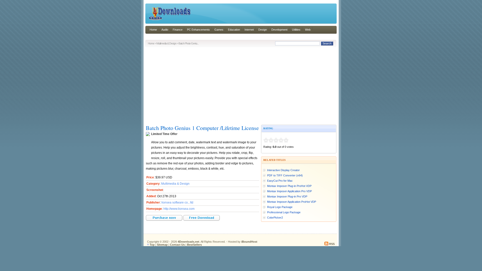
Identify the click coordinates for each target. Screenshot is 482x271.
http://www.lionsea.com (179, 209)
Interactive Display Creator (283, 170)
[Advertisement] (241, 85)
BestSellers (194, 244)
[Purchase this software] (164, 220)
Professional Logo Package (283, 212)
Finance (178, 29)
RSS (332, 243)
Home (153, 29)
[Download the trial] (201, 220)
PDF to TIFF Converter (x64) (285, 175)
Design (262, 29)
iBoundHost (249, 241)
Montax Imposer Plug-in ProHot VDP (289, 185)
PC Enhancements (198, 29)
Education (234, 29)
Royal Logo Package (279, 207)
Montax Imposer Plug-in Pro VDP (287, 196)
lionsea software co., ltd (177, 202)
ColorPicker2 (275, 217)
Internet (249, 29)
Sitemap (162, 244)
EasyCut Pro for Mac (280, 180)
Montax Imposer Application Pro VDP (289, 191)
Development (279, 29)
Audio (164, 29)
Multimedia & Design (166, 43)
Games (218, 29)
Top (152, 244)
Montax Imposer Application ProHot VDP (291, 201)
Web (308, 29)
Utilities (296, 29)
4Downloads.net (188, 241)
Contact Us (177, 244)
